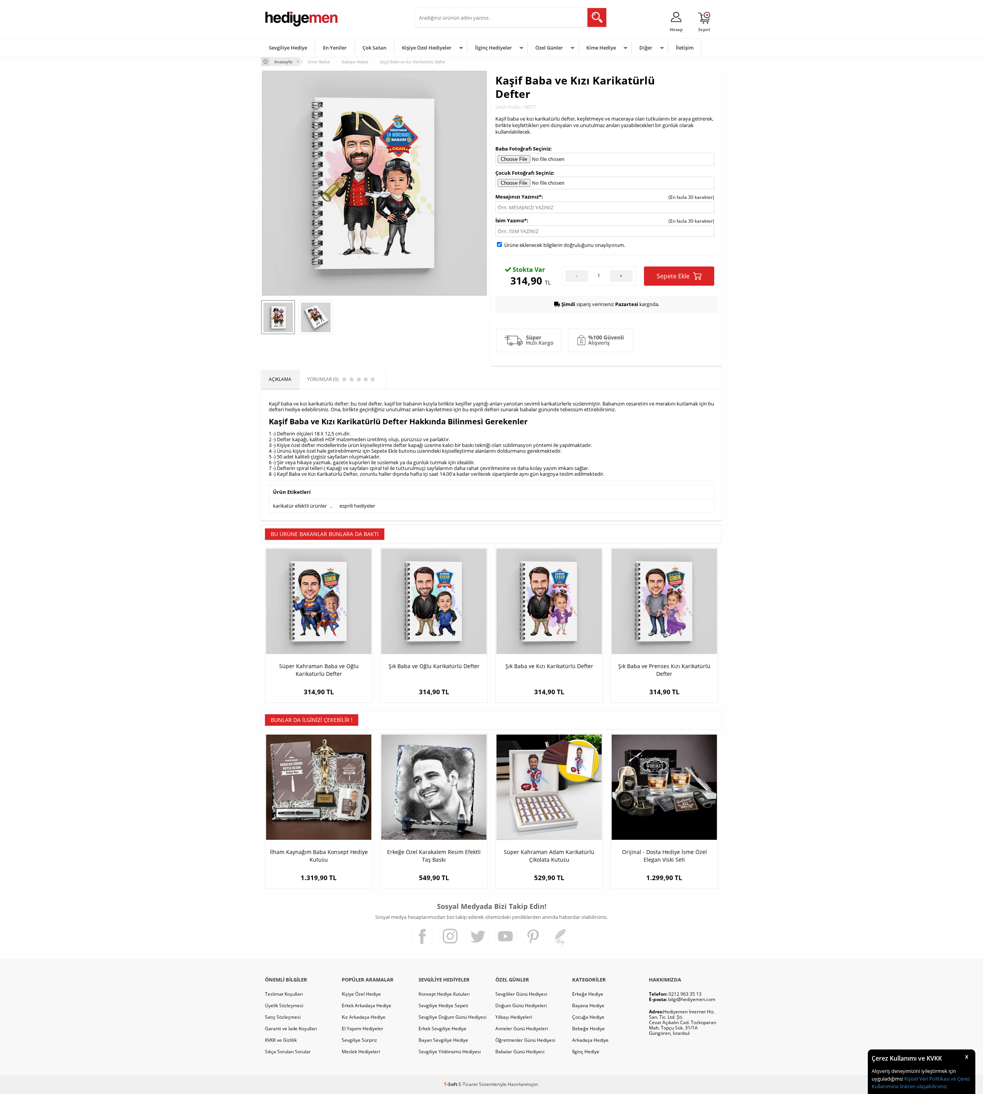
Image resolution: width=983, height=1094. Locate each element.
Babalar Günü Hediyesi (519, 1051)
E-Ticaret (468, 1084)
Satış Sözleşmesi (283, 1017)
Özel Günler (549, 47)
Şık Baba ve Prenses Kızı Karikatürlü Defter (664, 669)
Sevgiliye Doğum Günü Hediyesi (453, 1017)
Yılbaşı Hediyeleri (513, 1017)
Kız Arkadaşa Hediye (364, 1017)
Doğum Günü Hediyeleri (521, 1005)
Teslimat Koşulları (284, 994)
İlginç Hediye (585, 1051)
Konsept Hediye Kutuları (444, 994)
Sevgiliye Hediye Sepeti (443, 1005)
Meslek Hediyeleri (361, 1051)
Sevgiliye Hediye (288, 47)
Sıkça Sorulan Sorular (288, 1051)
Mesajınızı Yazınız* (518, 196)
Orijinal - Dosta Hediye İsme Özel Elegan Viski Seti (664, 855)
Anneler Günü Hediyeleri (521, 1028)
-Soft (451, 1084)
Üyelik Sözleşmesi (284, 1005)
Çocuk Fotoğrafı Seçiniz (524, 172)
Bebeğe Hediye (588, 1028)
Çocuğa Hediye (588, 1017)
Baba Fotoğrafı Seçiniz (522, 148)
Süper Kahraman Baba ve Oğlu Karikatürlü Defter (319, 669)
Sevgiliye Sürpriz (359, 1040)
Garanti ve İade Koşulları (291, 1028)
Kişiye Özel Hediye (361, 994)
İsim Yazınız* (511, 220)
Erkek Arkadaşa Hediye (366, 1005)
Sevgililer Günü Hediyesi (521, 994)
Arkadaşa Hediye (590, 1040)
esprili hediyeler (357, 505)
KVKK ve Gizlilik (281, 1040)
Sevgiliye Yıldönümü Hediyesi (450, 1051)
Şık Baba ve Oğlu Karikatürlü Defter (434, 666)
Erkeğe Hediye (587, 994)
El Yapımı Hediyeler (362, 1028)
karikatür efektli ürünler (300, 505)
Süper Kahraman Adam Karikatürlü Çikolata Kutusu (549, 855)
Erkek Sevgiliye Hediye (443, 1028)
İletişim (684, 47)
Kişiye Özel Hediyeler (427, 47)
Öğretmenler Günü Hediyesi (525, 1040)
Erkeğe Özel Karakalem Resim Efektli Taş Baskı (434, 855)
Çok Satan (374, 47)
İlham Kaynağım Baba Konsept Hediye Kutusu (319, 855)
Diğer (645, 47)
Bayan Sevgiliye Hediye (443, 1040)
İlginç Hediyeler (493, 47)
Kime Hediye (601, 47)
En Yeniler (335, 47)
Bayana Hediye (588, 1005)
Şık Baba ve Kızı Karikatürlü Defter (549, 666)
